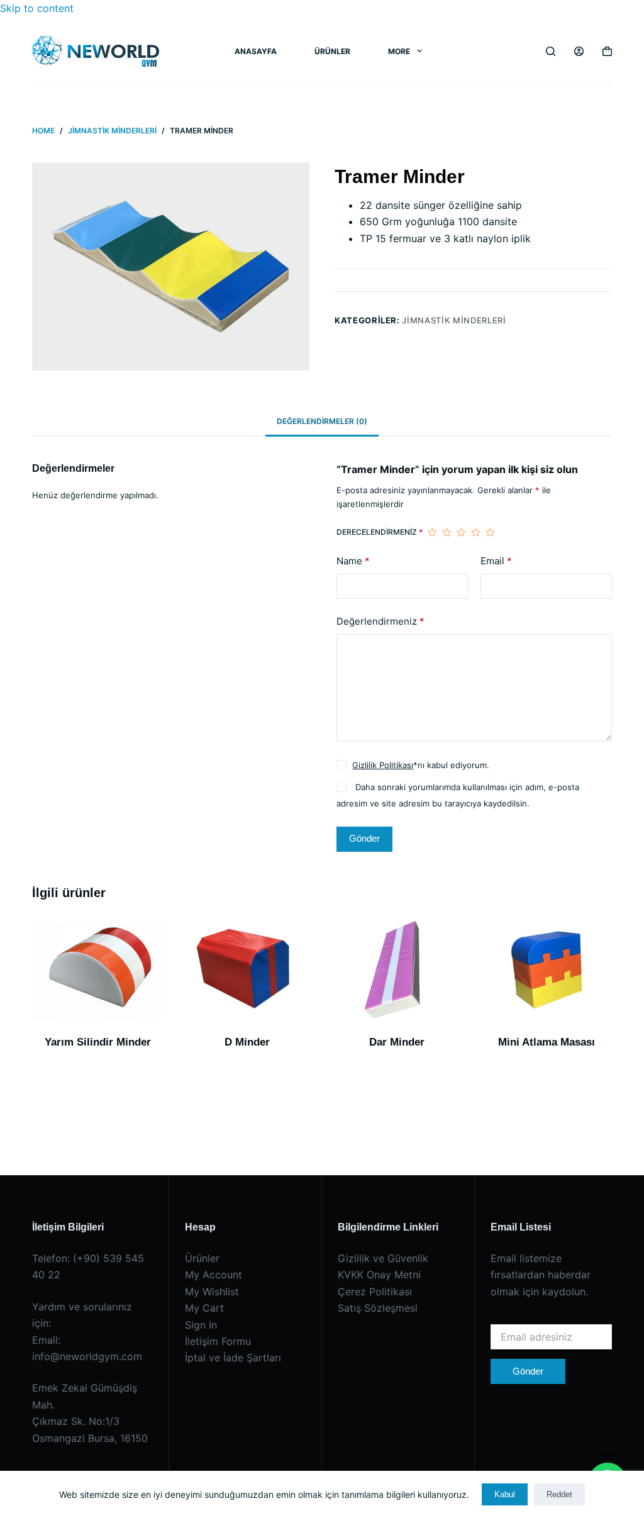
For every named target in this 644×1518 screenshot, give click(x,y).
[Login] (579, 51)
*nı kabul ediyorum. (420, 765)
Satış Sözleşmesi (378, 1308)
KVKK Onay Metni (379, 1274)
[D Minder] (247, 970)
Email (496, 561)
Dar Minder (397, 1042)
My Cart (204, 1308)
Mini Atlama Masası (546, 1042)
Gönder (364, 838)
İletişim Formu (218, 1341)
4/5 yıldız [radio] (476, 532)
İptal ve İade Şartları (233, 1357)
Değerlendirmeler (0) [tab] (322, 421)
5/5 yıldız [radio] (490, 532)
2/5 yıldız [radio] (447, 532)
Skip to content (37, 8)
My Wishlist (212, 1291)
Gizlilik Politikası (382, 765)
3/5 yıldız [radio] (461, 532)
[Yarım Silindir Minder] (97, 970)
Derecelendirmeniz (379, 532)
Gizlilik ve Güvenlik (383, 1258)
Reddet (559, 1494)
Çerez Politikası (375, 1291)
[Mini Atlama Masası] (546, 970)
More (399, 51)
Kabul (504, 1494)
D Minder (247, 1042)
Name (353, 561)
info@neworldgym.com (87, 1356)
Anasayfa (256, 51)
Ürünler (332, 51)
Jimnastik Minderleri (454, 320)
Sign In (201, 1325)
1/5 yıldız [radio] (432, 532)
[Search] (550, 51)
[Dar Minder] (396, 970)
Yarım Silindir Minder (98, 1042)
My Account (213, 1274)
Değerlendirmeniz (380, 621)
